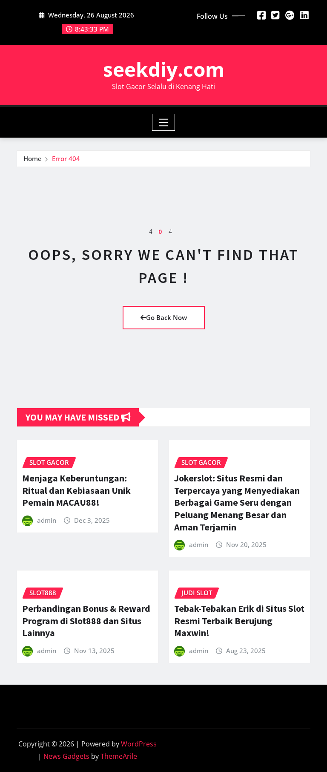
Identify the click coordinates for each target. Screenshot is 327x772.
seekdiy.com (163, 69)
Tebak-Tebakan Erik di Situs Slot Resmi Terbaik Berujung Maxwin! (239, 620)
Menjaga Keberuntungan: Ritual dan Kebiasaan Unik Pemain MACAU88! (76, 490)
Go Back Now (166, 317)
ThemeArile (118, 756)
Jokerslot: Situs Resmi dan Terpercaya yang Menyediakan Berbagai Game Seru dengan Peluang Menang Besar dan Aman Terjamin (237, 502)
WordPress (139, 744)
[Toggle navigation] (163, 122)
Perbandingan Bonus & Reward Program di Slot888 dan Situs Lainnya (86, 620)
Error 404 (66, 158)
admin (46, 520)
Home (32, 158)
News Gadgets (66, 756)
